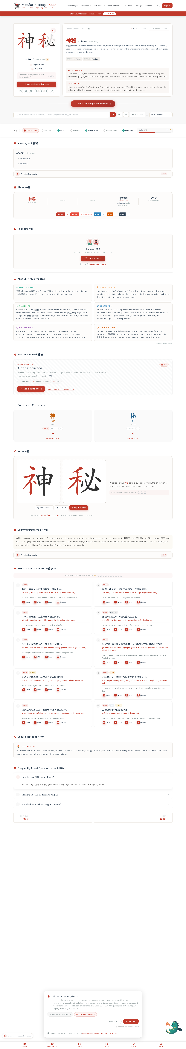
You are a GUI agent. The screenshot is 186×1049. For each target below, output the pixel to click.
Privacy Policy (87, 1033)
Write (39, 602)
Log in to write (80, 508)
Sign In (167, 6)
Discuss (63, 602)
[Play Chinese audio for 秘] (133, 433)
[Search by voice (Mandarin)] (126, 114)
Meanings (48, 130)
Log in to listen (94, 258)
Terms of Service (111, 1033)
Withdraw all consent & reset (128, 1027)
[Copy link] (52, 91)
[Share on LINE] (46, 91)
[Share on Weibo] (41, 91)
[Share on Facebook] (26, 91)
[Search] (158, 6)
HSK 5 (84, 29)
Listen (28, 602)
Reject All (114, 1021)
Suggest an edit (160, 29)
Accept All (131, 1021)
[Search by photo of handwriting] (119, 114)
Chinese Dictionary (73, 29)
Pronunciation (111, 130)
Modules (128, 6)
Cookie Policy (98, 1033)
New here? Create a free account (61, 389)
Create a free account (97, 264)
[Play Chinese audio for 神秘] (53, 30)
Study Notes (93, 130)
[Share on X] (21, 91)
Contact (148, 6)
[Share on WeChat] (37, 91)
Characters (130, 130)
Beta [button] (52, 4)
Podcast (76, 130)
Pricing (138, 6)
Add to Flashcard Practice (38, 84)
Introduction (32, 130)
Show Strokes (45, 508)
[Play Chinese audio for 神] (53, 433)
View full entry (51, 438)
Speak (50, 602)
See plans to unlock (33, 389)
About (62, 130)
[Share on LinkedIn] (31, 91)
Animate (63, 508)
